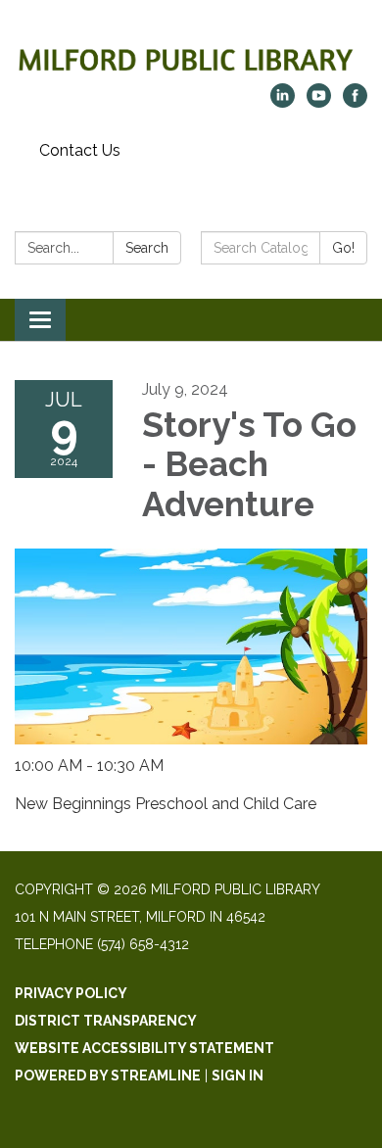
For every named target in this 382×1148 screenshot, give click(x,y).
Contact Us (79, 150)
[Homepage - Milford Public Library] (191, 51)
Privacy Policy (71, 993)
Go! (343, 248)
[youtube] (319, 102)
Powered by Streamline (108, 1075)
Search (146, 248)
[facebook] (355, 102)
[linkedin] (282, 102)
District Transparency (106, 1020)
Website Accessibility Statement (144, 1048)
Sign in (237, 1075)
